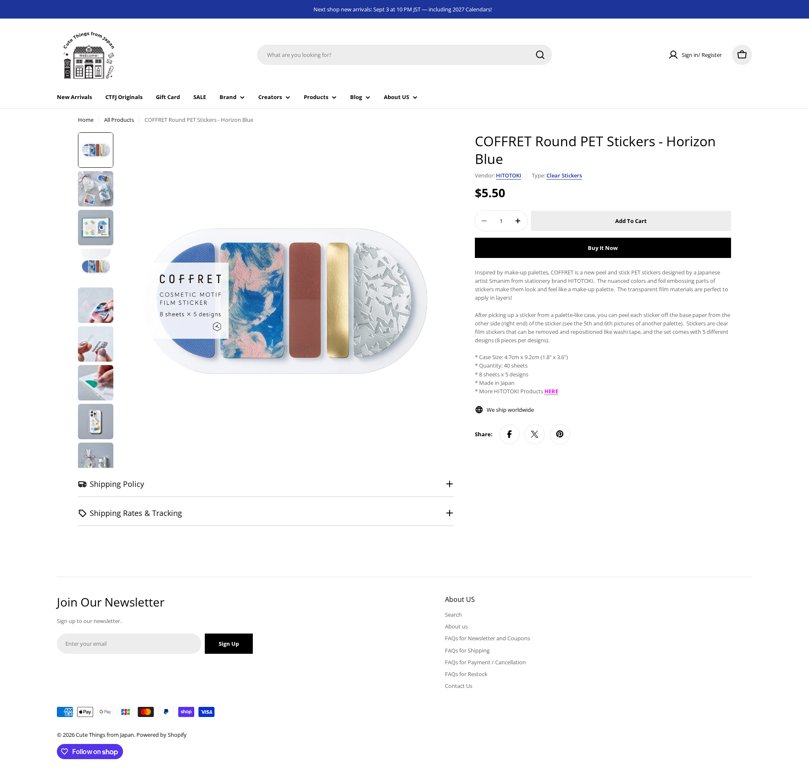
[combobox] (404, 55)
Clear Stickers (564, 175)
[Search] (540, 55)
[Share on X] (535, 434)
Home (86, 120)
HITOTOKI (508, 175)
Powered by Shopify (162, 734)
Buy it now (603, 248)
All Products (119, 120)
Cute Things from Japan (105, 734)
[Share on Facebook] (509, 434)
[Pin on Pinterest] (560, 434)
